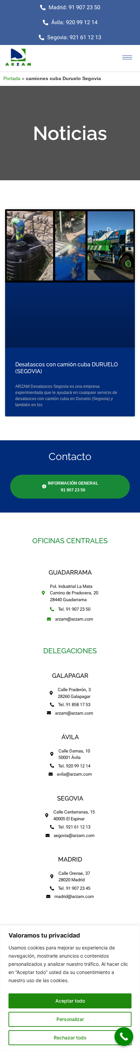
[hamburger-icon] (127, 57)
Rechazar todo (70, 1037)
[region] (70, 988)
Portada (11, 78)
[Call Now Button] (124, 1036)
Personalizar (70, 1019)
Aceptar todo (70, 1001)
